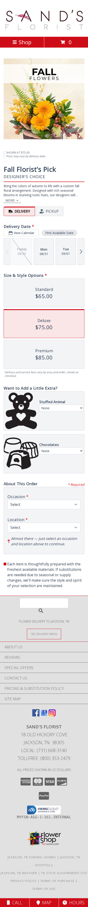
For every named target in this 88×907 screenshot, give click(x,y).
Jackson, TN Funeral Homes (32, 857)
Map (45, 903)
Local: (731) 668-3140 (44, 750)
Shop (25, 42)
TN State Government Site (64, 873)
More (10, 200)
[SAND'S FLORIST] (44, 30)
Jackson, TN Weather (19, 873)
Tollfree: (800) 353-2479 (44, 758)
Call (16, 903)
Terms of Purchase (57, 881)
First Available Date (59, 233)
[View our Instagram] (52, 715)
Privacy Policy (24, 881)
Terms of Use (44, 889)
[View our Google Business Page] (44, 715)
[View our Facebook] (35, 715)
